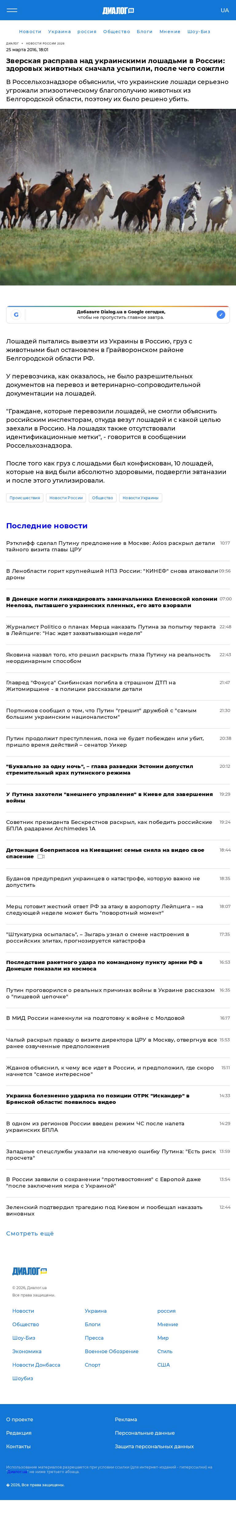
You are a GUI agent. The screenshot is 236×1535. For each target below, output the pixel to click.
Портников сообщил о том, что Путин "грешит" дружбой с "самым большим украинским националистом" (101, 713)
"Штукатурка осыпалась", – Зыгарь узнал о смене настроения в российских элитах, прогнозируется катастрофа (97, 937)
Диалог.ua (17, 1471)
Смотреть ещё (30, 1233)
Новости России (66, 498)
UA (225, 10)
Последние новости (47, 525)
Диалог (12, 43)
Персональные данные (145, 1433)
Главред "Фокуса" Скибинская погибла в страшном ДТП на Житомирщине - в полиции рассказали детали (91, 685)
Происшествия (25, 498)
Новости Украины (141, 498)
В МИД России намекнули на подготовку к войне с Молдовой (95, 1018)
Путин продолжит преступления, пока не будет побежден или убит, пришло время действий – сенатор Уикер (105, 741)
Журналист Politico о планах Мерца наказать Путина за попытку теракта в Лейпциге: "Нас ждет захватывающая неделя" (111, 630)
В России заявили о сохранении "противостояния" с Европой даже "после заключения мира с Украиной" (103, 1182)
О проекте (19, 1419)
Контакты (18, 1446)
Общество (102, 498)
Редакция (19, 1433)
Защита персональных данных (154, 1446)
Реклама (126, 1419)
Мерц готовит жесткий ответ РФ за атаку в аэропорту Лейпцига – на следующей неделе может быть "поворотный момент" (104, 909)
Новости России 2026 (45, 43)
